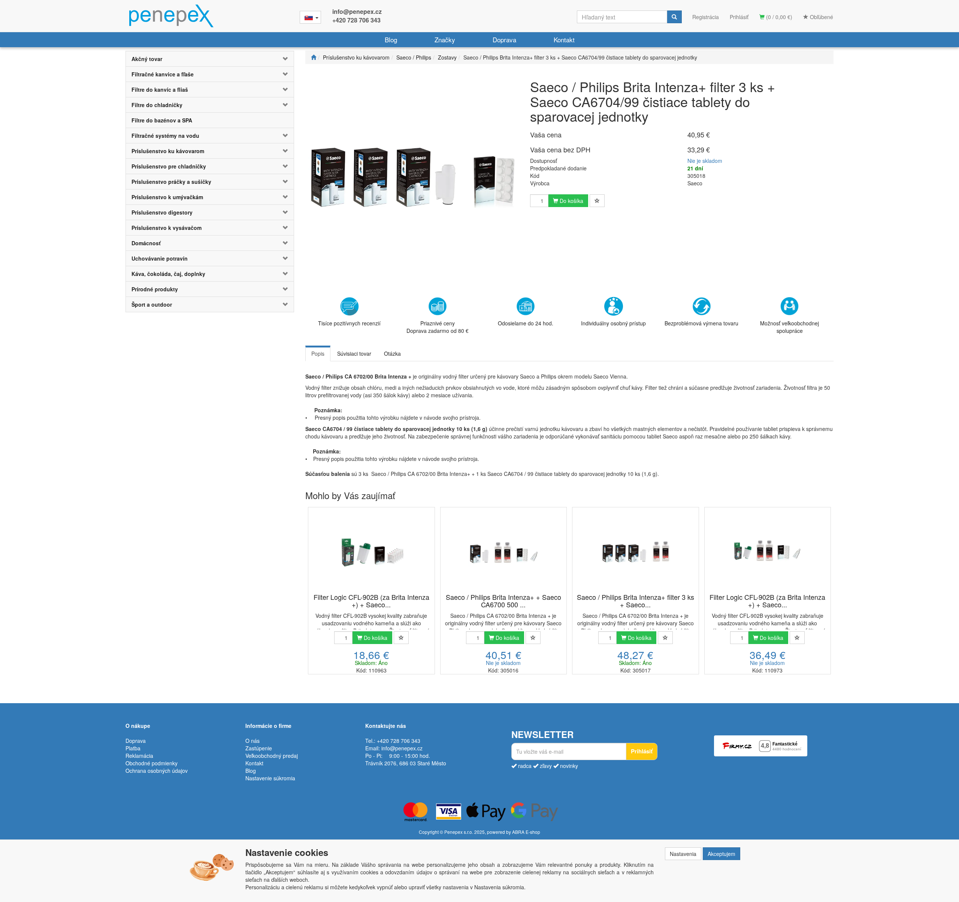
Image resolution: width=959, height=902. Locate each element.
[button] (280, 58)
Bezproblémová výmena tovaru (701, 323)
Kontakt (564, 39)
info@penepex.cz (357, 11)
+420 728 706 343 (356, 20)
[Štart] (313, 57)
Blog (391, 39)
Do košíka (570, 200)
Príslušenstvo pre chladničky (168, 166)
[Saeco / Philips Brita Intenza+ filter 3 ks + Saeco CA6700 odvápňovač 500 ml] (635, 550)
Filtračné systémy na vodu (165, 135)
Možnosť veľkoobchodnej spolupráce (789, 326)
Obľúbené (820, 17)
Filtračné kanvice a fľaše (162, 74)
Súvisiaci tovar (354, 353)
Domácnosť (146, 243)
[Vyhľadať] (674, 16)
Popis (317, 353)
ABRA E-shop (526, 832)
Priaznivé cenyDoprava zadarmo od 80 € (437, 326)
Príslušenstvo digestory (162, 212)
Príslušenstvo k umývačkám (167, 197)
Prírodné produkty (154, 289)
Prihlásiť (739, 17)
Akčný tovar (146, 59)
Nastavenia (683, 853)
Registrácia (705, 17)
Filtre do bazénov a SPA (161, 120)
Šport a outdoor (151, 304)
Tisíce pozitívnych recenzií (349, 323)
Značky (445, 39)
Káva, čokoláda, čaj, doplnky (168, 273)
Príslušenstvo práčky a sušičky (171, 181)
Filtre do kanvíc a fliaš (159, 89)
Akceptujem (721, 853)
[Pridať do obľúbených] (597, 200)
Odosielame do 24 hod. (525, 323)
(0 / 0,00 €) (778, 17)
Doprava (504, 39)
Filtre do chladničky (156, 105)
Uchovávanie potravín (159, 258)
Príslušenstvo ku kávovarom (167, 151)
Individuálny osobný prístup (613, 323)
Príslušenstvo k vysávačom (166, 227)
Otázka (392, 353)
